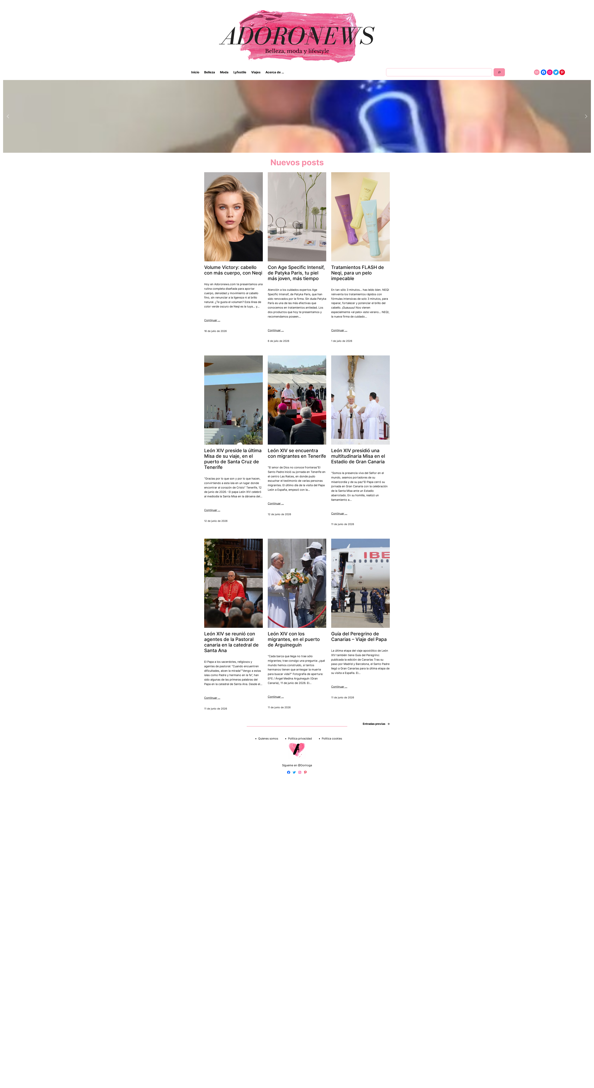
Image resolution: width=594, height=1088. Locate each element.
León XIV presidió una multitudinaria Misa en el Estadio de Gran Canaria (358, 456)
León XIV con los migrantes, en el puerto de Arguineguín (294, 639)
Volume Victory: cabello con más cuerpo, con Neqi (233, 270)
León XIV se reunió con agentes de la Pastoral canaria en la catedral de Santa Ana (231, 642)
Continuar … (212, 320)
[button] (7, 116)
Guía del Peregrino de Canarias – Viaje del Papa (359, 636)
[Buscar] (499, 72)
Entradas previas (376, 723)
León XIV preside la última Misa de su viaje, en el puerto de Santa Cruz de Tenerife (233, 459)
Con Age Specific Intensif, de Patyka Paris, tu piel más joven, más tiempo (296, 272)
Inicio (195, 72)
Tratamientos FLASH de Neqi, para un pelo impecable (357, 272)
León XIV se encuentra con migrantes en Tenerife (297, 453)
